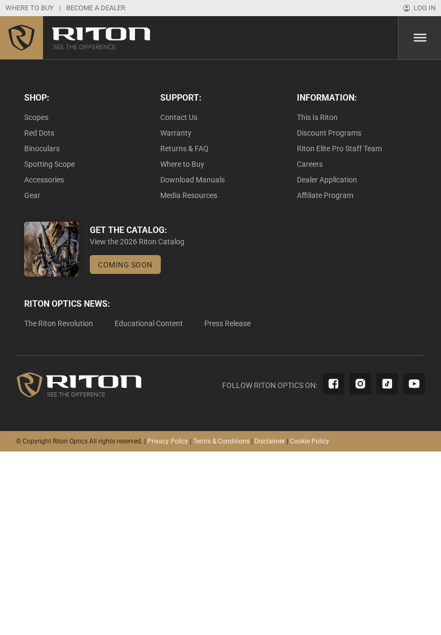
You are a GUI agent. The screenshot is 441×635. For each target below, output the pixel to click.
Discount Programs (329, 133)
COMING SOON (125, 264)
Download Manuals (192, 179)
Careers (310, 164)
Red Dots (39, 133)
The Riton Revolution (58, 323)
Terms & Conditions (221, 441)
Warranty (175, 133)
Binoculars (42, 148)
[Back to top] (403, 603)
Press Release (227, 323)
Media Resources (188, 195)
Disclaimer (269, 441)
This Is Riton (317, 117)
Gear (32, 195)
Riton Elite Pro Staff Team (339, 148)
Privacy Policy (167, 441)
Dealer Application (327, 179)
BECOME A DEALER (95, 8)
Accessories (44, 179)
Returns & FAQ (184, 148)
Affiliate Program (325, 195)
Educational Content (149, 323)
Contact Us (178, 117)
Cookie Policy (309, 441)
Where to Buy (182, 164)
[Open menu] (420, 38)
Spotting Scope (49, 164)
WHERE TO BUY (29, 8)
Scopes (36, 117)
